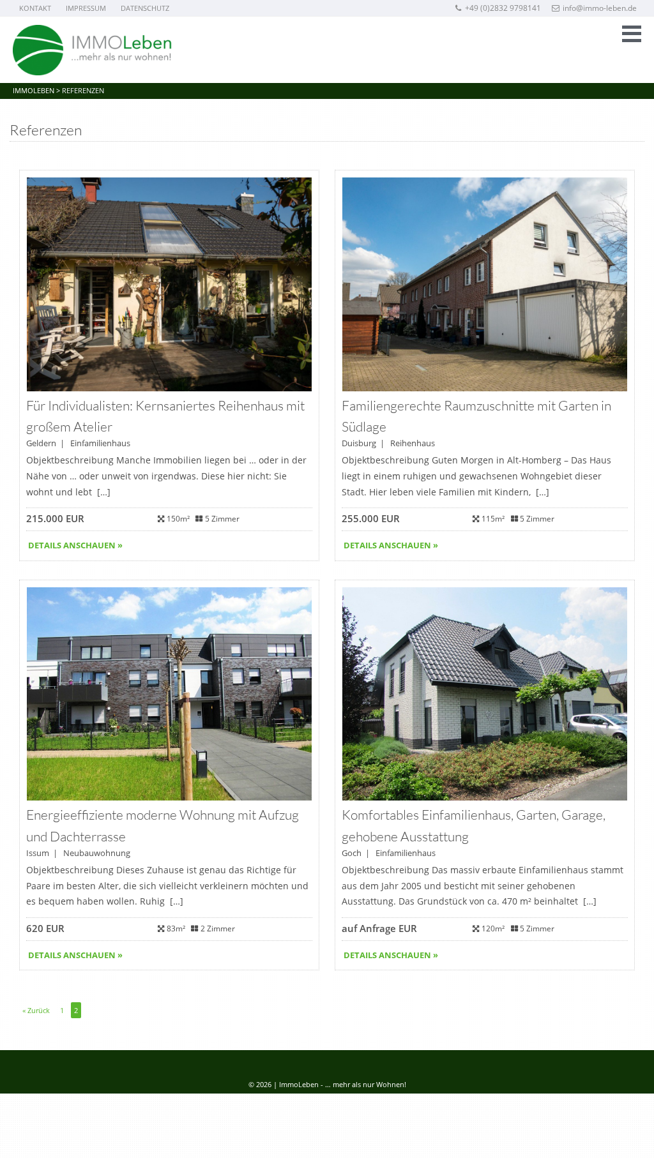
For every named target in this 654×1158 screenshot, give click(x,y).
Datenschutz (145, 8)
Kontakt (35, 8)
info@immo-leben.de (600, 8)
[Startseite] (92, 50)
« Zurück (36, 1010)
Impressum (86, 8)
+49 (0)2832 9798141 (503, 8)
